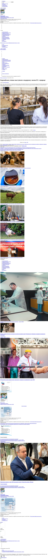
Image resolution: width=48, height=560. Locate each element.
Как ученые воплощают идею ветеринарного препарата (9, 485)
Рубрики (3, 1)
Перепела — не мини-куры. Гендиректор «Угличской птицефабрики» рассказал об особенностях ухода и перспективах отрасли (20, 148)
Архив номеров (4, 5)
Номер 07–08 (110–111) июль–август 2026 (7, 17)
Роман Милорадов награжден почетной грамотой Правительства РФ (11, 257)
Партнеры (3, 4)
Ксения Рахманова (6, 82)
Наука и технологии (5, 73)
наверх (1, 522)
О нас (3, 44)
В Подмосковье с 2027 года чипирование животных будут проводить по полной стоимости (15, 424)
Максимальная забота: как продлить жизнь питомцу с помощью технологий (12, 440)
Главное (3, 58)
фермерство (41, 144)
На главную (2, 259)
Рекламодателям (4, 6)
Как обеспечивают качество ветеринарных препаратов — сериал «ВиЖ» (12, 321)
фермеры (45, 144)
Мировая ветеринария (5, 266)
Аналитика (4, 39)
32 (2, 420)
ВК (27, 142)
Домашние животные (5, 35)
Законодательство (5, 59)
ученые (12, 144)
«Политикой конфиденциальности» (36, 421)
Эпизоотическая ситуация (6, 32)
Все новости (4, 41)
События (3, 69)
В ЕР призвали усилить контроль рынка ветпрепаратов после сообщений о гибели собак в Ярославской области (18, 423)
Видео (3, 40)
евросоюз (6, 144)
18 (2, 515)
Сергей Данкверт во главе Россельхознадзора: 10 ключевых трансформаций (12, 221)
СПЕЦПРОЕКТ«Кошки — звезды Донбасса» (5, 337)
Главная (3, 71)
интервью (2, 271)
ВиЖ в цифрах (4, 68)
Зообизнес (4, 36)
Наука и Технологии (5, 63)
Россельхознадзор (5, 3)
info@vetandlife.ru (3, 8)
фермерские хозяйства (35, 144)
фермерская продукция (20, 144)
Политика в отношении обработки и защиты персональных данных (13, 551)
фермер (15, 144)
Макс (25, 142)
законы (10, 144)
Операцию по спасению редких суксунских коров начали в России (11, 203)
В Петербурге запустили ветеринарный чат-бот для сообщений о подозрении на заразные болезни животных (17, 147)
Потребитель (4, 66)
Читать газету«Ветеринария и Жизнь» (4, 16)
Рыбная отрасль (4, 62)
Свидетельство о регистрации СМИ (8, 550)
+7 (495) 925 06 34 (3, 539)
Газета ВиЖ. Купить (3, 18)
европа (4, 144)
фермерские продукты (28, 144)
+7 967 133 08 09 (3, 48)
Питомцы (1, 322)
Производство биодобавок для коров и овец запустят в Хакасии (10, 150)
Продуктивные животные (6, 34)
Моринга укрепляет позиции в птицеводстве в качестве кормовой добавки (12, 239)
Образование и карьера (6, 38)
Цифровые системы (5, 33)
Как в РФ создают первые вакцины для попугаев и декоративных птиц (11, 149)
